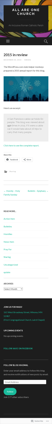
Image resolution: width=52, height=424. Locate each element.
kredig (27, 60)
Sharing (12, 171)
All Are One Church (26, 12)
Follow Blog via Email (16, 365)
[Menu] (8, 41)
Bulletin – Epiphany (38, 191)
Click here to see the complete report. (21, 145)
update (7, 272)
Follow (10, 391)
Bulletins (8, 226)
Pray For (8, 249)
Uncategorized (11, 264)
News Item (9, 241)
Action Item (9, 218)
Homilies (8, 234)
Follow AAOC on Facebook (18, 348)
